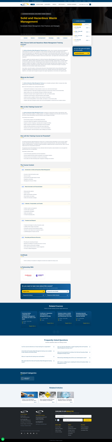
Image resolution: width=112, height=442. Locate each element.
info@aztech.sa (40, 419)
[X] (25, 430)
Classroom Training (58, 425)
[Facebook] (22, 430)
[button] (54, 329)
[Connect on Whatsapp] (2, 439)
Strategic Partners (71, 427)
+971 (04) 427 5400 (25, 1)
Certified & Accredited (72, 425)
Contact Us (89, 1)
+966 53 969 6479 (40, 418)
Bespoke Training (78, 1)
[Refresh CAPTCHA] (58, 417)
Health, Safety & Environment (27, 34)
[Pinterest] (34, 430)
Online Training (58, 427)
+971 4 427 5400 (24, 416)
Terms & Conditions (84, 425)
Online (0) (86, 24)
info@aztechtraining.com (38, 1)
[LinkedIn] (31, 430)
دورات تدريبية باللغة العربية (83, 4)
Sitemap (69, 432)
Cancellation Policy (84, 427)
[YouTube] (28, 430)
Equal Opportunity (71, 428)
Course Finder (39, 4)
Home (65, 1)
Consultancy (70, 430)
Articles (84, 1)
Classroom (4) (77, 24)
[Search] (90, 4)
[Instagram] (37, 430)
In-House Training (58, 428)
